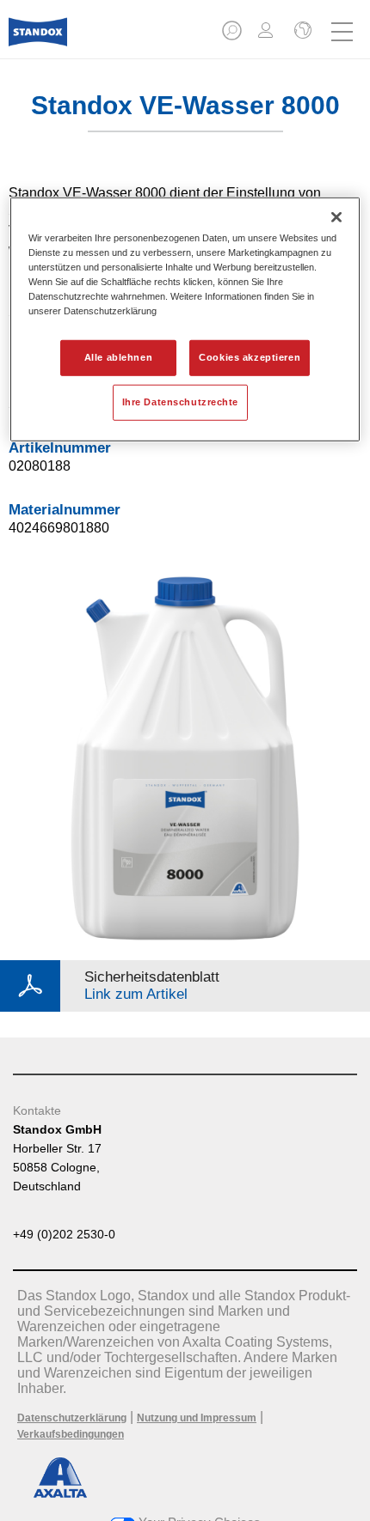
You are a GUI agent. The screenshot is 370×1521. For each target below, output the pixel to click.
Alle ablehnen (118, 357)
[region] (185, 318)
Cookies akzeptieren (249, 357)
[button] (233, 36)
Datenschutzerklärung (71, 1418)
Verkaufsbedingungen (70, 1434)
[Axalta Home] (38, 39)
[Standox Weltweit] (301, 31)
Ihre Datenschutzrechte (180, 402)
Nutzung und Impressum (196, 1418)
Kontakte (37, 1110)
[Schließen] (336, 216)
